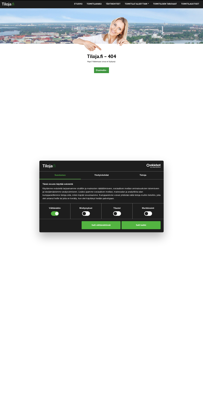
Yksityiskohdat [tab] (101, 175)
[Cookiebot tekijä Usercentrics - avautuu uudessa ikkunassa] (148, 166)
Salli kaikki (141, 225)
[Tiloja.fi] (8, 3)
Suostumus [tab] (60, 175)
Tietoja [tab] (143, 175)
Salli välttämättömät (101, 225)
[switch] (86, 213)
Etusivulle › (101, 70)
